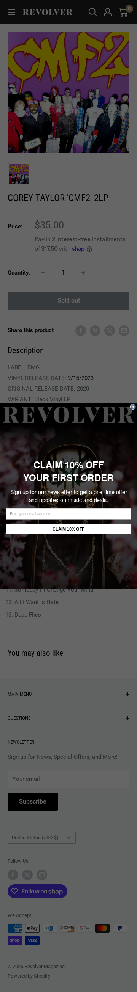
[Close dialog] (133, 407)
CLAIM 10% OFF (68, 529)
